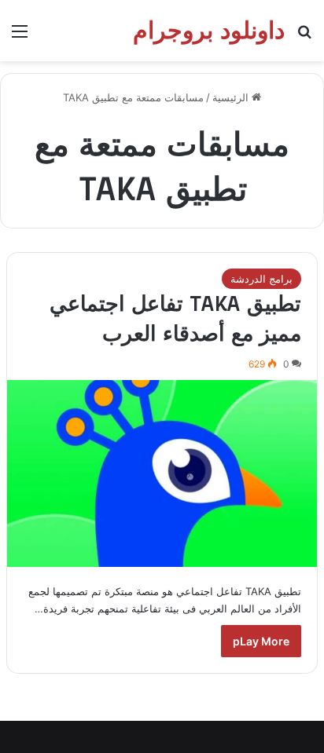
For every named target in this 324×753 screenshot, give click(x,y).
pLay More (261, 641)
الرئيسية (232, 97)
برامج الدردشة (261, 278)
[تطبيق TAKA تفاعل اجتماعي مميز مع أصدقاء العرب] (162, 473)
